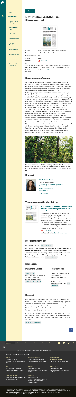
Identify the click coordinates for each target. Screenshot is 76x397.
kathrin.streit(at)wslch (46, 188)
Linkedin (64, 343)
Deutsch (56, 233)
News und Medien (39, 343)
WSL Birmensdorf (44, 193)
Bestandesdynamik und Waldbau (49, 186)
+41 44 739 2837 (44, 190)
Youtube (59, 343)
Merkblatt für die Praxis (13, 28)
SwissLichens (53, 366)
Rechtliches (50, 343)
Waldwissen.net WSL (14, 38)
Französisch (47, 70)
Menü (10, 12)
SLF (3, 347)
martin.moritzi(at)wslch (33, 281)
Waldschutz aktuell (14, 54)
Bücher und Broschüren (12, 44)
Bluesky (68, 343)
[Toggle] (3, 12)
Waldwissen (31, 375)
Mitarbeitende (28, 343)
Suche (3, 16)
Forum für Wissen (13, 49)
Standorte (19, 343)
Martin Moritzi (30, 273)
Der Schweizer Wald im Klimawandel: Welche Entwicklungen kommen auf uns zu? (56, 209)
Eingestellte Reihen (14, 59)
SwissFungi (31, 366)
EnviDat (8, 357)
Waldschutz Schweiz (11, 375)
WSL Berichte (12, 34)
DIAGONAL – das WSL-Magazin (13, 22)
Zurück (30, 11)
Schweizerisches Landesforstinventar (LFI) (56, 358)
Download (44, 61)
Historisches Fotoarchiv (34, 357)
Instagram (73, 343)
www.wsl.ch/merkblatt (33, 322)
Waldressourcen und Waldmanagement (51, 184)
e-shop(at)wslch (46, 245)
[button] (71, 330)
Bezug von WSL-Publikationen (13, 65)
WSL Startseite (28, 5)
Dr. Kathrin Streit (46, 180)
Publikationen (12, 16)
